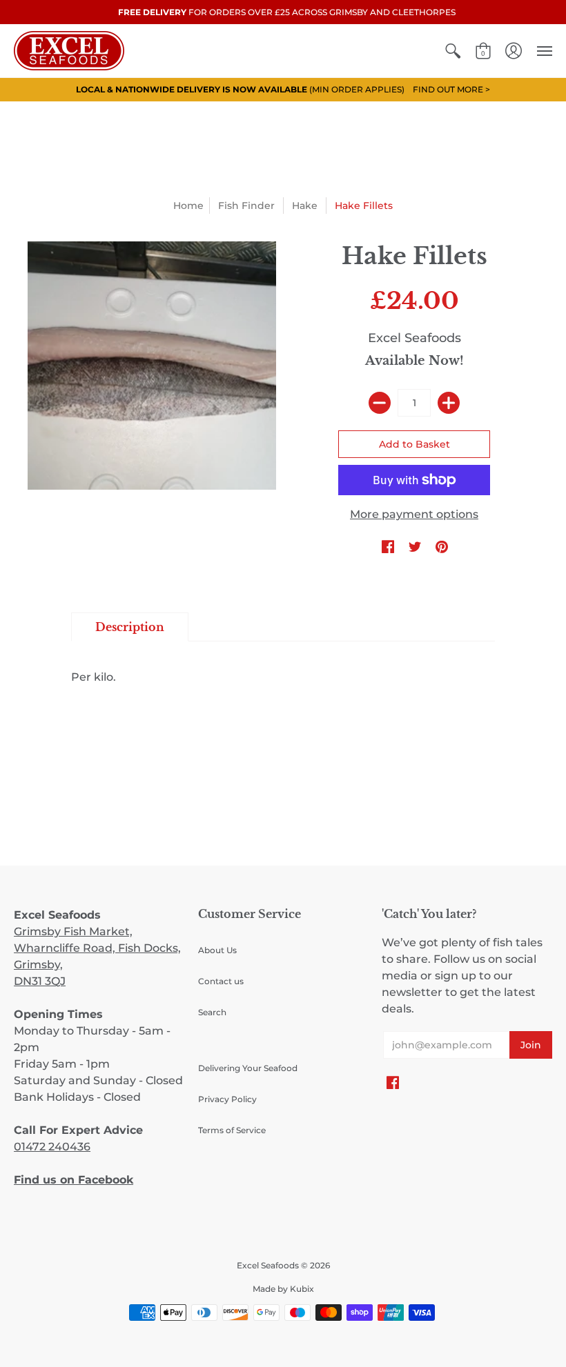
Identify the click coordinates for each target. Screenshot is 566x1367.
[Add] (449, 403)
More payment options (414, 514)
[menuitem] (453, 50)
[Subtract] (380, 403)
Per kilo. (93, 677)
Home (188, 205)
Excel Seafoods (414, 338)
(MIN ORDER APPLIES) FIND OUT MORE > (283, 89)
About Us (217, 950)
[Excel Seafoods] (69, 50)
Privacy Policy (227, 1099)
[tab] (129, 626)
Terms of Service (232, 1130)
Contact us (221, 981)
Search (212, 1012)
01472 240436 (52, 1146)
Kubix (302, 1289)
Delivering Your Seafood (247, 1068)
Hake (305, 205)
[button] (453, 50)
